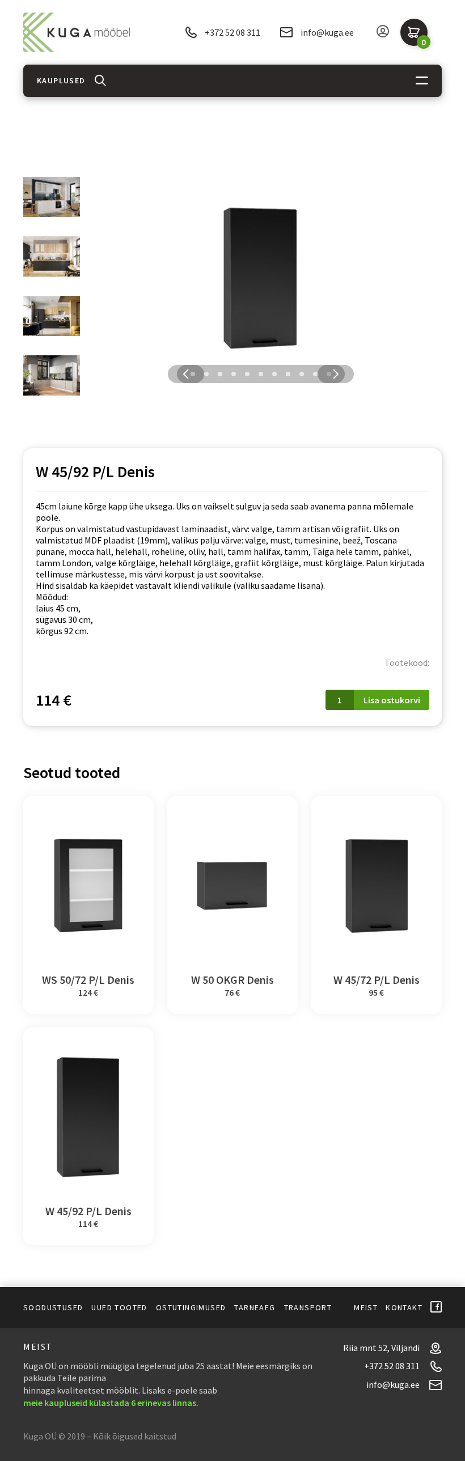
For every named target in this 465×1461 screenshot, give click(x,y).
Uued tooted (119, 1307)
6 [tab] (261, 374)
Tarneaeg (254, 1307)
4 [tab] (233, 374)
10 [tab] (315, 374)
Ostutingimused (191, 1307)
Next (336, 374)
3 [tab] (220, 374)
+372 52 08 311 (232, 32)
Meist (366, 1307)
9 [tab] (301, 374)
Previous (186, 374)
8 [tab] (288, 374)
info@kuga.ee (327, 32)
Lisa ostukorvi (391, 700)
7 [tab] (274, 374)
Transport (308, 1307)
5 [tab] (247, 374)
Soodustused (53, 1307)
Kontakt (404, 1307)
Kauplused (61, 80)
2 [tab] (206, 374)
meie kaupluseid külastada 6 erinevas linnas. (110, 1402)
